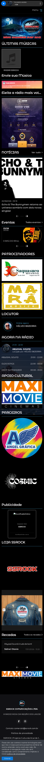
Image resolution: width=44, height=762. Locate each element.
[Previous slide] (17, 216)
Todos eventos (33, 222)
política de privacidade (16, 754)
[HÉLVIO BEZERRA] (8, 326)
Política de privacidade (22, 733)
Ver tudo (36, 152)
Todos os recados (32, 635)
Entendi (7, 758)
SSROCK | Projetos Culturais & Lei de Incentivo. (22, 738)
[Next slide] (27, 216)
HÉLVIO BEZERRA (32, 352)
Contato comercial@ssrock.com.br (22, 728)
